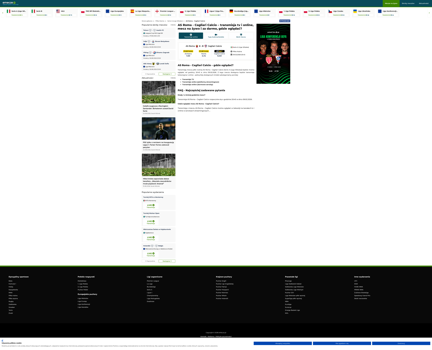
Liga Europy (82, 301)
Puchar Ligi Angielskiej (224, 284)
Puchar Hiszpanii (222, 290)
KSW (356, 284)
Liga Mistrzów (150, 44)
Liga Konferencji (84, 304)
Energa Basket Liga (292, 310)
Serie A (149, 290)
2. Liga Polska (83, 287)
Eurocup (288, 307)
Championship (152, 295)
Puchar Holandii (222, 298)
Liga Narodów (83, 307)
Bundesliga (151, 287)
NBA (287, 301)
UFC (355, 281)
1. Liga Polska (83, 284)
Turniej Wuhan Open (151, 213)
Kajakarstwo (149, 233)
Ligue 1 (149, 292)
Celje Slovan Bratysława (156, 41)
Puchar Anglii (221, 281)
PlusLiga (288, 281)
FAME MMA (358, 287)
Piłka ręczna (13, 298)
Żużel (11, 313)
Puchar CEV (289, 292)
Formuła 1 (12, 284)
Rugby (11, 301)
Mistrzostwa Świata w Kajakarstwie (157, 229)
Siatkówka (12, 304)
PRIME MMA (358, 290)
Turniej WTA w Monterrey (153, 197)
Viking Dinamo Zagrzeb (156, 52)
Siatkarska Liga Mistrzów (294, 287)
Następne (167, 74)
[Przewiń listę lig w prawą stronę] (429, 12)
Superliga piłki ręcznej (293, 298)
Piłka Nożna (236, 51)
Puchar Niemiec (222, 292)
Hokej (11, 287)
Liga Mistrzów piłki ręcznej (295, 295)
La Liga (149, 284)
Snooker (12, 307)
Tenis (11, 310)
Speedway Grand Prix (362, 295)
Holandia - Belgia (153, 246)
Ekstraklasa (82, 281)
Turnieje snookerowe (152, 216)
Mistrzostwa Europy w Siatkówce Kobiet (158, 249)
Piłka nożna (13, 295)
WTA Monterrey (150, 200)
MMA (10, 292)
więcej (173, 25)
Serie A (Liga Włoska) (240, 47)
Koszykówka (13, 290)
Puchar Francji (221, 287)
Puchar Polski (83, 290)
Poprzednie (150, 74)
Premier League (153, 281)
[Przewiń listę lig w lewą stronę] (2, 12)
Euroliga (288, 304)
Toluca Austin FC (153, 30)
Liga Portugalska (153, 298)
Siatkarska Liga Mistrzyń (294, 290)
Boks (10, 281)
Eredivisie (150, 301)
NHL (286, 313)
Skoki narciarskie (360, 298)
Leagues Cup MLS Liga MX (154, 33)
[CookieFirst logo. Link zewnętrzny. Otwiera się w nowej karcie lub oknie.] (2, 341)
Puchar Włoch (221, 295)
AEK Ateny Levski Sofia (156, 64)
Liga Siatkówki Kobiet (293, 284)
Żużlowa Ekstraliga (361, 292)
